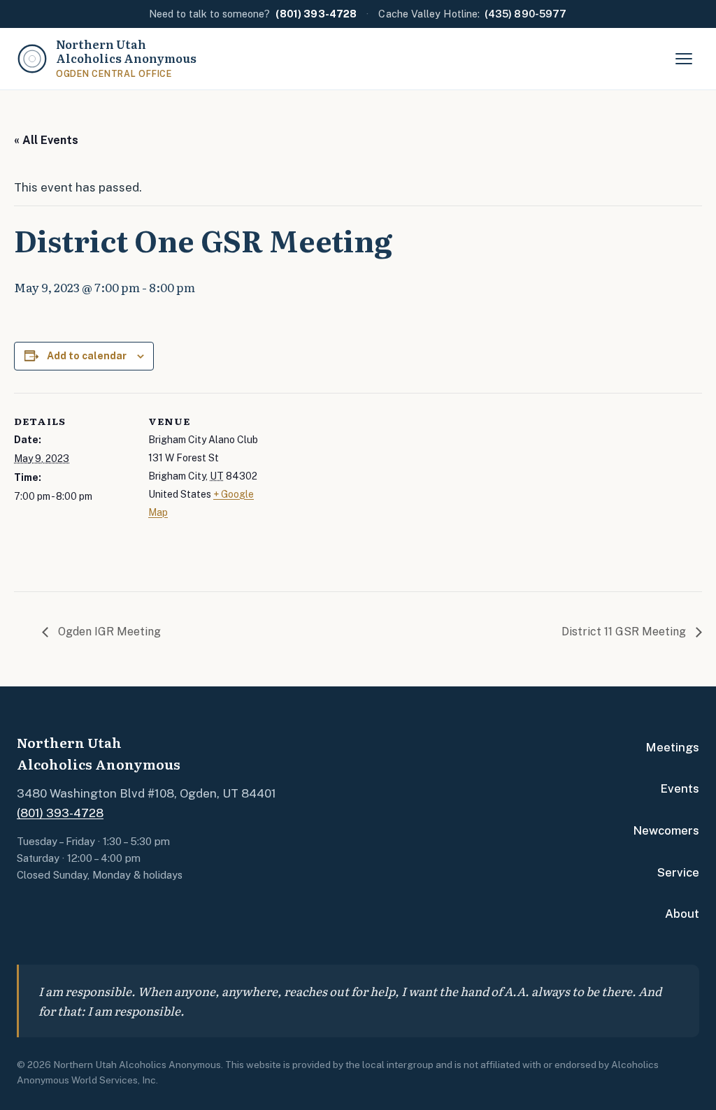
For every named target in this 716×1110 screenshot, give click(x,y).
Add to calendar (87, 355)
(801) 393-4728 (60, 813)
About (682, 914)
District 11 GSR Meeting (625, 631)
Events (679, 788)
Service (678, 872)
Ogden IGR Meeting (108, 631)
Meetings (672, 747)
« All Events (46, 140)
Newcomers (666, 830)
